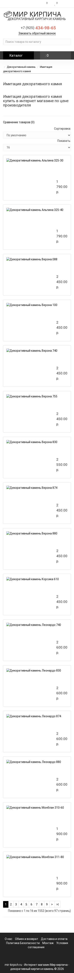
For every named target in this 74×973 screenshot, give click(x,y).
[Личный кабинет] (65, 3)
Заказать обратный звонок (37, 33)
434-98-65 (38, 27)
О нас (8, 939)
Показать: (64, 140)
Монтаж (48, 943)
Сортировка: (62, 128)
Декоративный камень (21, 66)
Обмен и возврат (26, 939)
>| (57, 904)
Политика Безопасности (23, 943)
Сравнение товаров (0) (19, 122)
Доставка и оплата (54, 939)
